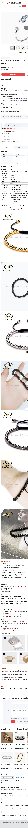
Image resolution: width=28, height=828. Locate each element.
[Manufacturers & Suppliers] (14, 2)
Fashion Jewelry (17, 780)
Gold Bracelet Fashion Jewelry (8, 812)
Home (2, 9)
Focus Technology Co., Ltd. (17, 822)
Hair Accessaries (17, 782)
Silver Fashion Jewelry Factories (9, 808)
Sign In (3, 141)
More (2, 817)
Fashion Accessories (15, 9)
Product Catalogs (20, 777)
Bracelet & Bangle (23, 9)
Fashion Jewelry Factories (7, 805)
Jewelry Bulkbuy (22, 815)
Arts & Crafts (7, 9)
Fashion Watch (4, 782)
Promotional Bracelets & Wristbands (10, 795)
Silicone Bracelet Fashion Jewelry (9, 815)
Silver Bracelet (5, 799)
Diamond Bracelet (15, 799)
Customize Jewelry (5, 780)
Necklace (22, 795)
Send (13, 721)
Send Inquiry (13, 74)
